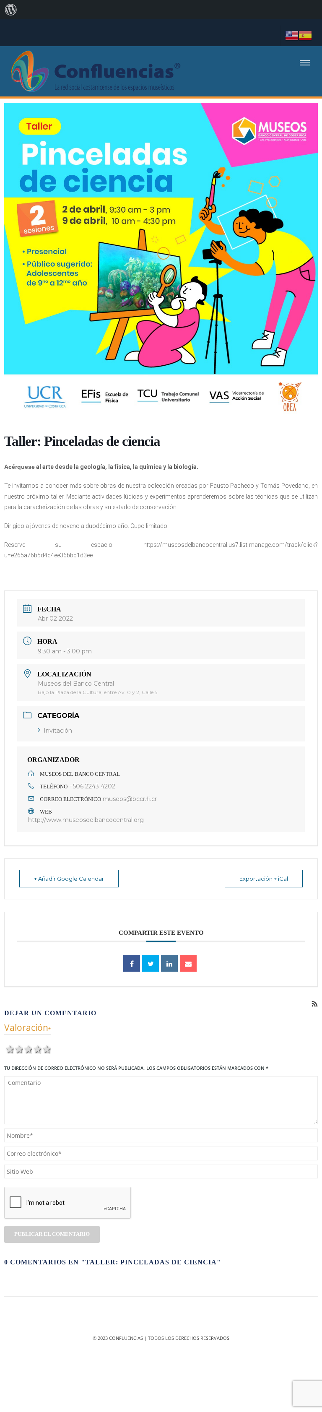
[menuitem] (11, 9)
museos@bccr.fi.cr (130, 799)
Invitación (58, 730)
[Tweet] (150, 963)
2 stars (18, 1048)
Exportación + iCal (263, 878)
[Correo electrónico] (188, 963)
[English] (292, 35)
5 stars (46, 1048)
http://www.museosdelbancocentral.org (86, 820)
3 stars (27, 1048)
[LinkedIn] (169, 963)
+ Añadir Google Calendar (69, 878)
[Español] (305, 35)
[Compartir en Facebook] (131, 963)
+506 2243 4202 (92, 786)
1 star (9, 1048)
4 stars (37, 1048)
